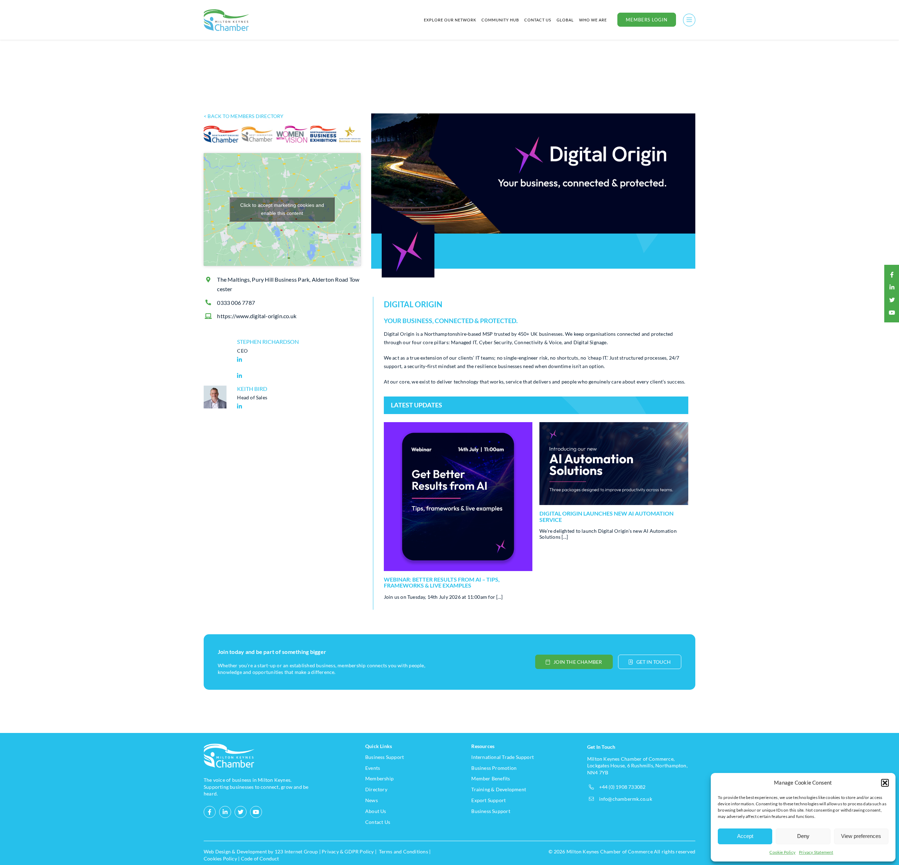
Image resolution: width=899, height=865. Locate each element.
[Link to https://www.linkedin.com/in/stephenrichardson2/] (297, 359)
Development (252, 851)
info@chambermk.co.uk (625, 799)
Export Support (488, 800)
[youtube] (892, 312)
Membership (379, 778)
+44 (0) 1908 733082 (622, 787)
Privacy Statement (816, 852)
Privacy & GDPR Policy (348, 851)
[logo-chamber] (226, 11)
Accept (745, 836)
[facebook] (892, 274)
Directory (376, 789)
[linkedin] (892, 287)
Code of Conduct (260, 858)
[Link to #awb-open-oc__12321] (689, 20)
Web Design (217, 851)
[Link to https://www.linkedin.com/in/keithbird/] (297, 406)
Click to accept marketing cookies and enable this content (282, 209)
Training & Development (498, 789)
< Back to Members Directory (244, 116)
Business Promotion (494, 768)
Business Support (384, 757)
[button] (884, 782)
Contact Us (377, 822)
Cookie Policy (782, 852)
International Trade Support (502, 757)
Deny (803, 836)
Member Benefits (490, 778)
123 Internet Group (296, 851)
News (371, 800)
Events (372, 768)
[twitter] (892, 300)
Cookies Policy (220, 858)
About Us (375, 811)
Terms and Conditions (403, 851)
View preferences (861, 836)
